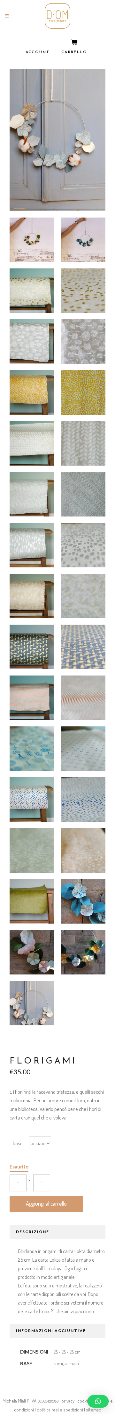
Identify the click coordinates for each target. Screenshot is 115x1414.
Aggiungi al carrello (46, 1203)
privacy (67, 1401)
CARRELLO (74, 52)
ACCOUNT (38, 52)
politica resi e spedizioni (60, 1410)
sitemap (93, 1410)
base (18, 1143)
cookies (85, 1401)
